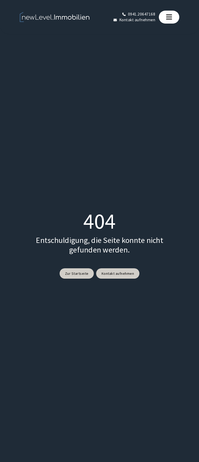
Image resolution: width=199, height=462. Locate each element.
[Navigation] (169, 17)
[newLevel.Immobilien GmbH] (54, 17)
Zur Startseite (77, 273)
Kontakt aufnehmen (118, 273)
